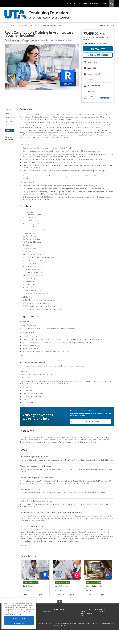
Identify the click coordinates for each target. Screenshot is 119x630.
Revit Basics (28, 586)
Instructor (8, 121)
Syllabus (8, 113)
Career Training (47, 611)
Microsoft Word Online (31, 345)
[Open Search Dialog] (111, 3)
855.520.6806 (9, 139)
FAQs (7, 125)
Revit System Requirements (81, 342)
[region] (18, 613)
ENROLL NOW (98, 48)
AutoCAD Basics (61, 586)
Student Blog (100, 611)
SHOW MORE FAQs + (27, 546)
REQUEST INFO (105, 98)
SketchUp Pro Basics (94, 586)
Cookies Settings (18, 623)
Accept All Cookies (19, 618)
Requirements (10, 117)
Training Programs (15, 25)
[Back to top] (59, 609)
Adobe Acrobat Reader (30, 348)
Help (82, 615)
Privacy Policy (62, 625)
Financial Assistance (86, 613)
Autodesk (24, 25)
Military (83, 611)
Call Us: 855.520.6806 (106, 25)
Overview (8, 109)
